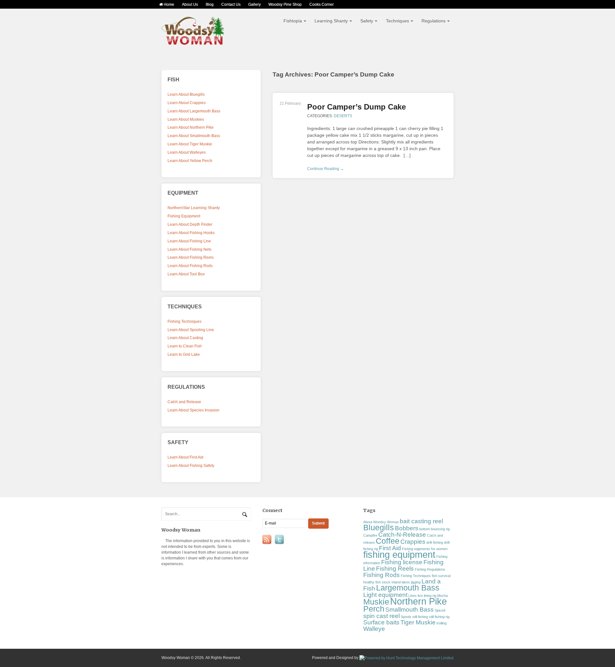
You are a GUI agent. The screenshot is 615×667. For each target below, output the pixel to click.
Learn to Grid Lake (184, 354)
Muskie (376, 602)
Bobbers (406, 528)
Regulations (434, 20)
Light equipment (385, 594)
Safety (366, 20)
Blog (210, 4)
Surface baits (381, 622)
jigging (416, 582)
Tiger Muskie (418, 622)
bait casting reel (421, 521)
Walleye (374, 628)
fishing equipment (399, 554)
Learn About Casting (185, 338)
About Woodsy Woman (381, 522)
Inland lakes (400, 582)
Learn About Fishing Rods (190, 266)
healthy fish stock (376, 582)
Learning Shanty (331, 20)
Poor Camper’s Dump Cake (356, 106)
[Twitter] (280, 540)
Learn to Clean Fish (185, 346)
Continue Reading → (325, 169)
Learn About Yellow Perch (190, 161)
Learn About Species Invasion (193, 410)
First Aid (390, 548)
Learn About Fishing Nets (189, 249)
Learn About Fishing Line (189, 241)
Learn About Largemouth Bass (194, 111)
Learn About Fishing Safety (191, 465)
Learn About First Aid (185, 457)
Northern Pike (418, 601)
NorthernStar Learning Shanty (194, 208)
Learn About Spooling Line (191, 330)
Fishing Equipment (184, 216)
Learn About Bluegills (186, 94)
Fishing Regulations (430, 569)
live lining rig (427, 596)
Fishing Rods (381, 575)
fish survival (441, 576)
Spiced (440, 610)
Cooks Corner (321, 4)
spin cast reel (381, 616)
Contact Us (231, 4)
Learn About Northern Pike (191, 127)
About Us (190, 4)
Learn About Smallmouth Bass (194, 136)
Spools (406, 617)
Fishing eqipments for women (424, 549)
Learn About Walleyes (187, 152)
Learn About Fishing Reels (191, 257)
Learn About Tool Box (186, 274)
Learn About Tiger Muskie (190, 144)
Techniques (397, 20)
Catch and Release (184, 402)
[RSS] (267, 540)
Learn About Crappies (187, 103)
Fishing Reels (395, 568)
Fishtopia (292, 20)
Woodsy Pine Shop (285, 4)
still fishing (420, 617)
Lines (412, 596)
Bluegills (378, 527)
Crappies (412, 541)
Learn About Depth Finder (190, 224)
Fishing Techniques (184, 321)
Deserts (343, 116)
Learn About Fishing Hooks (191, 233)
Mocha (442, 596)
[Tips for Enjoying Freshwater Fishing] (193, 42)
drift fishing (434, 542)
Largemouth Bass (407, 587)
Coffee (387, 541)
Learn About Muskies (186, 119)
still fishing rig (439, 617)
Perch (373, 609)
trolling (442, 623)
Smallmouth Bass (409, 609)
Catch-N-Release (402, 534)
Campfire (370, 535)
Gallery (254, 4)
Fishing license (401, 562)
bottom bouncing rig (434, 529)
